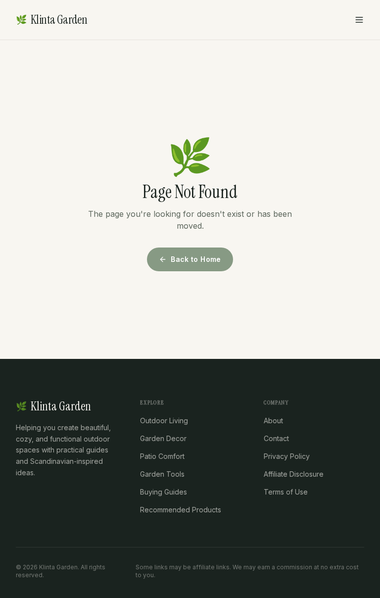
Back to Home (196, 259)
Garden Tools (162, 474)
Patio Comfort (162, 456)
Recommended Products (180, 509)
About (273, 420)
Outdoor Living (164, 420)
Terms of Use (286, 492)
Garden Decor (163, 438)
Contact (276, 438)
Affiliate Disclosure (294, 474)
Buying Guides (163, 492)
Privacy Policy (287, 456)
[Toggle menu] (359, 20)
